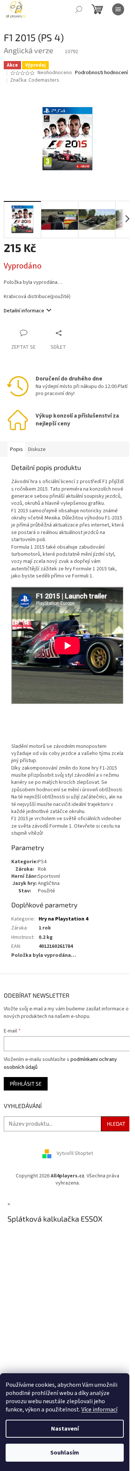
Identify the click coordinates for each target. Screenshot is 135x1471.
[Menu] (118, 9)
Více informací (99, 1409)
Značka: (34, 80)
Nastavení (65, 1429)
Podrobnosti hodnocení (101, 72)
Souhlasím (64, 1453)
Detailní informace (24, 311)
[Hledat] (78, 9)
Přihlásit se (26, 1083)
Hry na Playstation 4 (63, 919)
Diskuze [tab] (37, 449)
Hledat (116, 1123)
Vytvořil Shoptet (75, 1153)
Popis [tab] (16, 449)
